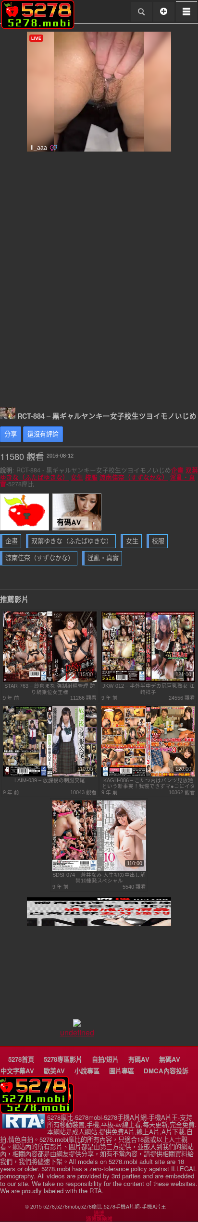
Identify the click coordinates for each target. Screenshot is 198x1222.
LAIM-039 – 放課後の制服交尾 (49, 780)
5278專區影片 (63, 1059)
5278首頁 (21, 1059)
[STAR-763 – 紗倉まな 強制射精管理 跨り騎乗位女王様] (50, 680)
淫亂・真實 (103, 558)
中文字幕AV (17, 1070)
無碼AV (169, 1059)
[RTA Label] (23, 1125)
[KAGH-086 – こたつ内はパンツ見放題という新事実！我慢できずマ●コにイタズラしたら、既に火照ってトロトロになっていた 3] (148, 774)
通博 (99, 1213)
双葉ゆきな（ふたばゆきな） (71, 541)
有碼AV (138, 1059)
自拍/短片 (105, 1059)
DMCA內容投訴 (166, 1070)
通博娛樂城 (99, 1219)
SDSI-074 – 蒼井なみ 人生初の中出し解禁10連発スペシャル (99, 877)
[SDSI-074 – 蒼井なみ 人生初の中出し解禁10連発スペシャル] (99, 869)
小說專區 (86, 1070)
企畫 (177, 470)
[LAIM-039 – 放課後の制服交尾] (50, 774)
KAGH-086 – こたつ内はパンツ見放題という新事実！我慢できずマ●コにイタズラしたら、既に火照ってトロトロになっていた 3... (148, 783)
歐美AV (54, 1070)
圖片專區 (121, 1070)
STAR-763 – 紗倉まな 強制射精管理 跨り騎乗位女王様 (49, 688)
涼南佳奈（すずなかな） (133, 477)
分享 (10, 434)
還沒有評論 (43, 434)
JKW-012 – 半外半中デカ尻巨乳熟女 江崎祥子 (148, 688)
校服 (91, 477)
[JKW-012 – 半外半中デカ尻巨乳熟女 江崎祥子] (148, 680)
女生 (77, 477)
